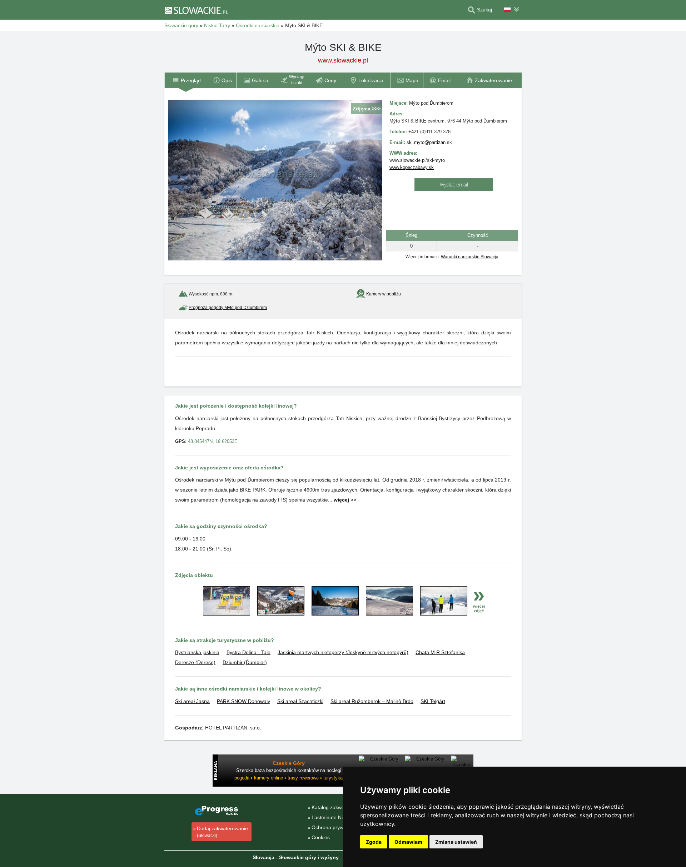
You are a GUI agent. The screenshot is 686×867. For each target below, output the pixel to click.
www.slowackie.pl (343, 60)
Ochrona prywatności (335, 827)
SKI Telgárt (433, 701)
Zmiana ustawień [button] (456, 842)
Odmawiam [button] (408, 842)
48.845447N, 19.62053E (213, 441)
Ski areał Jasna (192, 701)
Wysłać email (454, 184)
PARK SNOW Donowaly (243, 701)
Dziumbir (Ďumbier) (245, 662)
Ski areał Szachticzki (300, 701)
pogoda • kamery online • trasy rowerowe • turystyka (288, 778)
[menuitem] (185, 80)
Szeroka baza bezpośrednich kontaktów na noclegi (288, 770)
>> (345, 500)
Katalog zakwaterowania (339, 807)
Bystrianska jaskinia (197, 652)
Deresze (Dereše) (195, 662)
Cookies (321, 837)
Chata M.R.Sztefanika (440, 652)
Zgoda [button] (374, 842)
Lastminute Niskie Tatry (338, 817)
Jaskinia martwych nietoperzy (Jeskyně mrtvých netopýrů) (343, 652)
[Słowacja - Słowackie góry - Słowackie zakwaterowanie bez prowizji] (196, 10)
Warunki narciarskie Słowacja (469, 256)
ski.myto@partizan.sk (429, 142)
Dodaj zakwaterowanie (222, 832)
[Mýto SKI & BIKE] (226, 614)
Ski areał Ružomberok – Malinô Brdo (371, 701)
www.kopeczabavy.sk (411, 167)
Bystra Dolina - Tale (248, 652)
